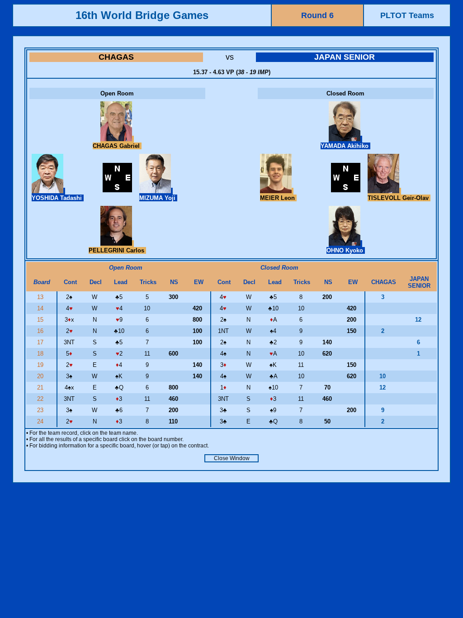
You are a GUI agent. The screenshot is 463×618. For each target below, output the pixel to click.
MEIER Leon (278, 198)
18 (41, 353)
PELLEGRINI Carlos (117, 250)
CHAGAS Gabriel (117, 146)
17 (41, 342)
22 (41, 398)
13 (41, 297)
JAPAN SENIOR (344, 57)
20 (41, 376)
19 (41, 364)
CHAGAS (116, 57)
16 (41, 331)
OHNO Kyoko (345, 250)
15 (41, 319)
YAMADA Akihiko (345, 146)
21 (41, 387)
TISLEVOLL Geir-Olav (399, 198)
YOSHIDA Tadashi (58, 198)
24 (41, 421)
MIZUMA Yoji (158, 198)
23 (41, 410)
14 (41, 308)
